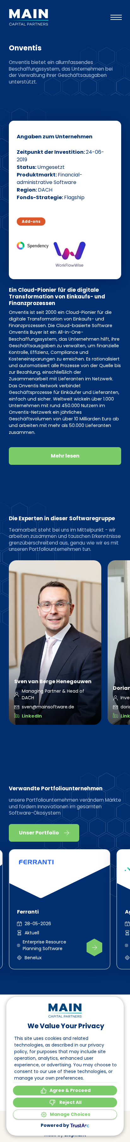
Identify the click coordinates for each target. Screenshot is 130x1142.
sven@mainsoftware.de (48, 707)
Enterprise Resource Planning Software (44, 945)
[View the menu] (116, 17)
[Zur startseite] (28, 17)
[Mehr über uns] (94, 947)
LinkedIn (32, 716)
